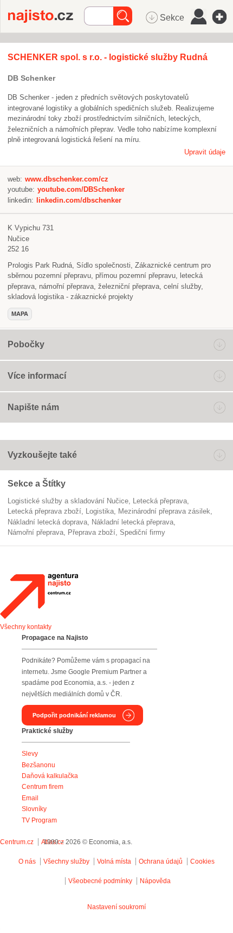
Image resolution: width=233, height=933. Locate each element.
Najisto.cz (46, 16)
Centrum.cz (17, 842)
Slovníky (34, 809)
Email (30, 798)
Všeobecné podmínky (100, 881)
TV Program (39, 820)
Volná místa (114, 861)
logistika (100, 511)
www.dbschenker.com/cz (66, 179)
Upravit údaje (204, 152)
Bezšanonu (38, 765)
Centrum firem (42, 787)
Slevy (30, 753)
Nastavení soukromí (116, 907)
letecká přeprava (160, 501)
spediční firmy (142, 532)
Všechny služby (67, 861)
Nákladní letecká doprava (47, 522)
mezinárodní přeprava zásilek (164, 511)
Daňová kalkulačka (50, 776)
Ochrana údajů (161, 861)
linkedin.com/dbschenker (78, 200)
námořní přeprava (35, 532)
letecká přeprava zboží (44, 511)
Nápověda (155, 881)
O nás (27, 861)
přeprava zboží (91, 532)
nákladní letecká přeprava (132, 522)
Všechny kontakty (25, 627)
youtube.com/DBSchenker (81, 189)
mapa (19, 313)
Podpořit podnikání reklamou (74, 715)
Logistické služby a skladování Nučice (68, 501)
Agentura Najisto (39, 596)
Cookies (202, 861)
